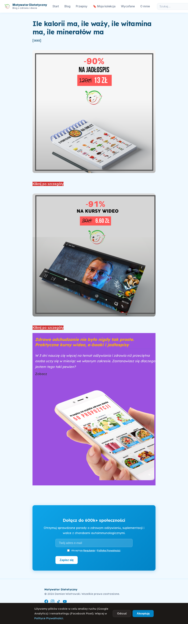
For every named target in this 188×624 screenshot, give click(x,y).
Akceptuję (143, 613)
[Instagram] (52, 602)
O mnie (145, 6)
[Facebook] (46, 602)
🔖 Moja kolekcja (104, 6)
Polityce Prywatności (48, 618)
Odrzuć (122, 613)
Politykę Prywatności (108, 550)
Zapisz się (67, 560)
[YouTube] (65, 602)
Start (56, 6)
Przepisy (81, 6)
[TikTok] (58, 602)
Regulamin (89, 550)
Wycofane (128, 6)
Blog (67, 6)
